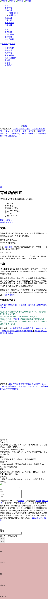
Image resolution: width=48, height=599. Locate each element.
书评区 (7, 60)
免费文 (3, 223)
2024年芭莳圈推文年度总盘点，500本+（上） (28, 328)
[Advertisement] (24, 101)
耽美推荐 (8, 53)
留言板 (7, 63)
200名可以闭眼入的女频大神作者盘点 (17, 331)
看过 (9, 220)
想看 (3, 220)
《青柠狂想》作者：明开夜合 (23, 134)
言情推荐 (8, 50)
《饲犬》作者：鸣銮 (21, 129)
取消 (2, 538)
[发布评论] (1, 489)
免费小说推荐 (10, 58)
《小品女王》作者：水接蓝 (22, 131)
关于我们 (8, 65)
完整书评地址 (9, 295)
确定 (2, 541)
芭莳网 (38, 501)
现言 (7, 223)
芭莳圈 (16, 319)
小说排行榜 (9, 48)
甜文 (11, 223)
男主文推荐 (9, 55)
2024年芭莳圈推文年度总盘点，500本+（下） (20, 386)
